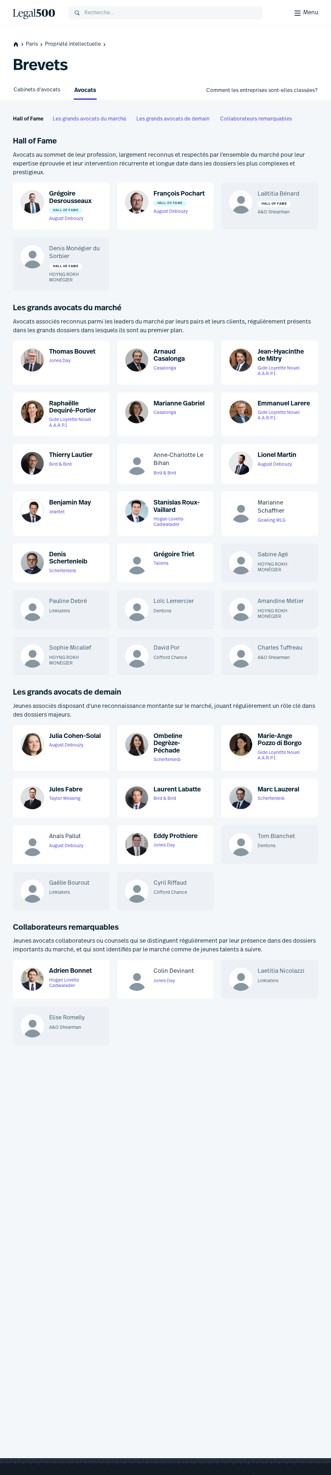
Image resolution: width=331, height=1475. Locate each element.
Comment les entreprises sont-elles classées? (261, 90)
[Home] (35, 12)
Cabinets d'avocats (37, 90)
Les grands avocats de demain (172, 119)
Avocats (85, 91)
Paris (32, 44)
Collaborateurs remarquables (256, 119)
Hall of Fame (28, 119)
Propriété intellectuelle (73, 44)
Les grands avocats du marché (89, 119)
